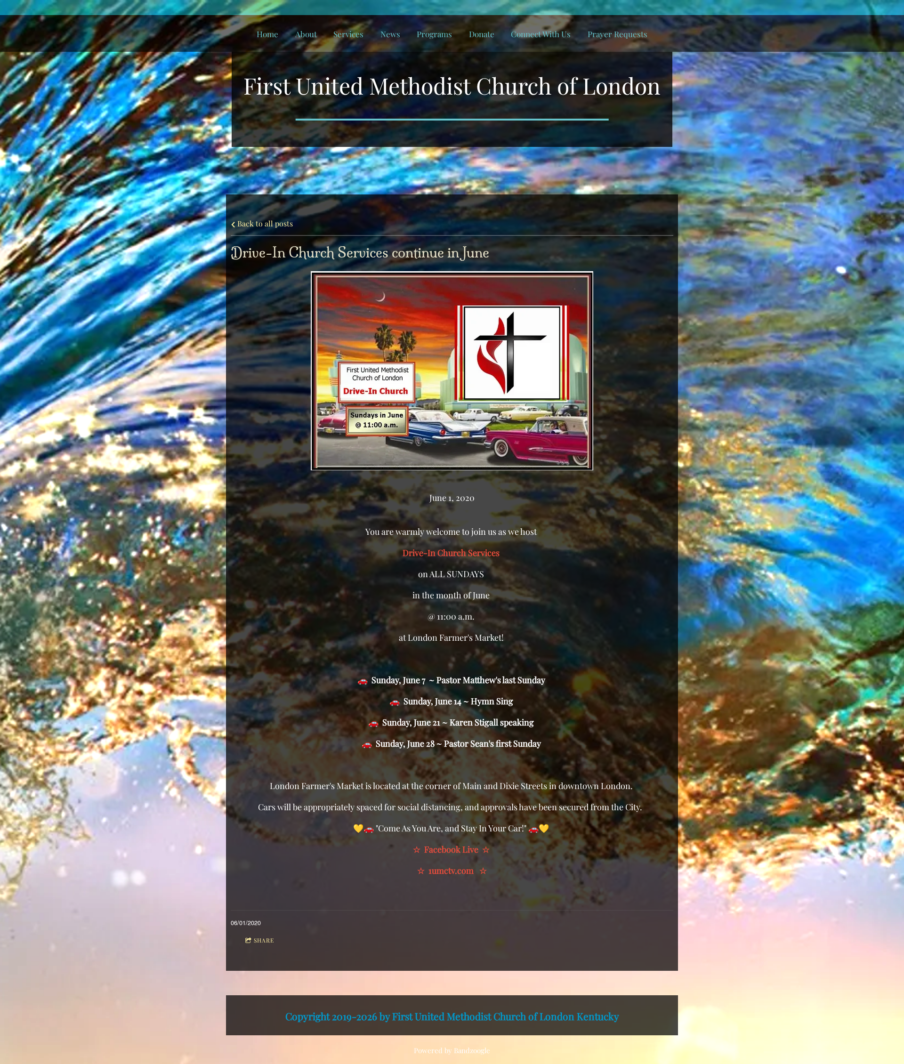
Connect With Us (541, 34)
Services (348, 34)
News (390, 34)
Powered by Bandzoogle (452, 1050)
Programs (434, 34)
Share (264, 940)
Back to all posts (264, 223)
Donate (481, 34)
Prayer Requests (617, 34)
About (306, 34)
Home (267, 34)
